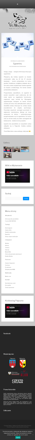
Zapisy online (8, 230)
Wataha (7, 243)
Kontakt (7, 279)
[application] (17, 176)
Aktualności (8, 215)
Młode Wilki (8, 252)
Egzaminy (7, 234)
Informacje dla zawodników (17, 61)
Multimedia (8, 273)
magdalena (23, 66)
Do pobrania (8, 267)
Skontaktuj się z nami (10, 283)
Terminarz (7, 265)
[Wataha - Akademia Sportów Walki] (17, 21)
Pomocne (8, 259)
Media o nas (8, 276)
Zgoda (18, 437)
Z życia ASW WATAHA (10, 221)
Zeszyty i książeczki (10, 263)
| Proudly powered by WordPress (21, 427)
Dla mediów (8, 285)
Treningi (7, 224)
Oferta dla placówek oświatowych (13, 254)
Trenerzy (7, 247)
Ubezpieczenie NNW (10, 269)
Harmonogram (8, 228)
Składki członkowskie (10, 232)
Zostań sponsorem (9, 287)
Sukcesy (7, 249)
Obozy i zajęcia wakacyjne (11, 236)
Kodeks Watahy (9, 256)
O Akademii (8, 240)
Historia (7, 245)
